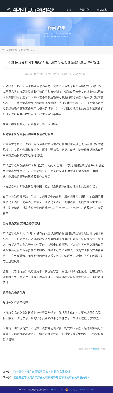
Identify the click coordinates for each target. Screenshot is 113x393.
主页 (4, 50)
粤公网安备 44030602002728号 (81, 390)
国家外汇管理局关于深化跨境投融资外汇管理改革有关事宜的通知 (51, 377)
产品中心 (84, 9)
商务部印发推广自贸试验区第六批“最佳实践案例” (42, 371)
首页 (68, 9)
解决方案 (102, 9)
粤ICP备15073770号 (55, 390)
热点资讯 (25, 50)
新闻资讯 (13, 50)
